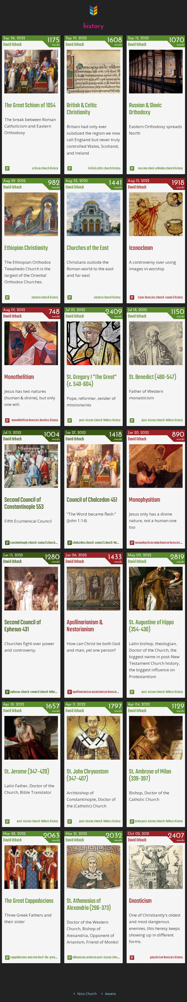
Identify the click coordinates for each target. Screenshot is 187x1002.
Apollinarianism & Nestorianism (85, 626)
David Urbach (12, 44)
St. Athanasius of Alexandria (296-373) (89, 904)
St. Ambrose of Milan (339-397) (150, 775)
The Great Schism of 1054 (30, 105)
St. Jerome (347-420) (26, 772)
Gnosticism (140, 901)
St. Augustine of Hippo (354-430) (151, 626)
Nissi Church (87, 993)
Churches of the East (88, 248)
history (93, 26)
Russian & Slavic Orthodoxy (145, 109)
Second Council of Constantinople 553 (24, 503)
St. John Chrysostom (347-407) (88, 775)
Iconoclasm (141, 248)
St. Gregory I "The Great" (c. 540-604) (91, 380)
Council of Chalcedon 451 (92, 500)
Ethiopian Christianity (26, 248)
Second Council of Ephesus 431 (22, 626)
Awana (110, 993)
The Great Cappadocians (28, 901)
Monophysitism (144, 500)
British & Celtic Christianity (82, 109)
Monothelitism (19, 377)
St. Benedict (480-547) (152, 377)
